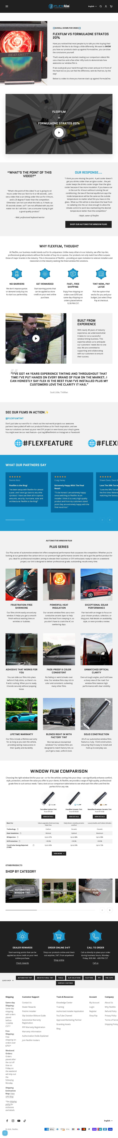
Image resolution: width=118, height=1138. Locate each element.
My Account (94, 1002)
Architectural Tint (45, 978)
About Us (109, 1002)
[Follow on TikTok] (24, 1120)
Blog (58, 1028)
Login (91, 1007)
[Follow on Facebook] (7, 1120)
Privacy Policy (110, 1015)
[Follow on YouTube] (18, 1120)
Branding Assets (63, 1024)
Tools (60, 978)
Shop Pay (93, 1015)
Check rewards (22, 963)
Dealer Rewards (29, 1007)
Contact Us (27, 1002)
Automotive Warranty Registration (31, 1021)
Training (60, 1007)
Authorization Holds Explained (35, 1036)
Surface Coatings (65, 983)
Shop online (59, 960)
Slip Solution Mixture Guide (34, 1015)
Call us (95, 963)
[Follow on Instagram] (13, 1120)
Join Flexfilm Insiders (31, 1040)
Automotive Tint (25, 978)
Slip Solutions (74, 978)
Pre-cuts (109, 978)
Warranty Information (31, 1031)
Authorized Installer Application (70, 1011)
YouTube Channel (64, 1015)
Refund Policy (111, 1011)
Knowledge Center (64, 1002)
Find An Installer (29, 1011)
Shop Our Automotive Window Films (88, 224)
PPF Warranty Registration (33, 1027)
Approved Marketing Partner (69, 1020)
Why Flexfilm (110, 1007)
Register (93, 1011)
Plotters (89, 978)
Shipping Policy (111, 1024)
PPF (99, 978)
